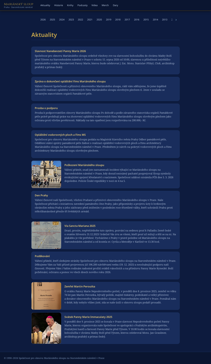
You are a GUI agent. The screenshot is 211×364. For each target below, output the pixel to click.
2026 (43, 19)
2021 (89, 19)
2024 (61, 19)
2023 (71, 19)
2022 (80, 19)
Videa (94, 5)
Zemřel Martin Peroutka (79, 286)
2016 (136, 19)
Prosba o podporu (46, 108)
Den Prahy (41, 195)
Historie (58, 5)
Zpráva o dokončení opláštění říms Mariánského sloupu (70, 81)
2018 (118, 19)
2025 (52, 19)
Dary (115, 5)
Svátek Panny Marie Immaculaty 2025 (88, 317)
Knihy (70, 5)
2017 (127, 19)
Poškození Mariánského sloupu (84, 165)
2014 (155, 19)
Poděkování (42, 256)
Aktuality (45, 5)
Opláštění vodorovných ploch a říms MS (60, 135)
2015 (146, 19)
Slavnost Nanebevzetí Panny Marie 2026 (60, 51)
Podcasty (82, 5)
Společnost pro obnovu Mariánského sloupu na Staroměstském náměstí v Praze (61, 358)
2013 (164, 19)
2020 (99, 19)
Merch (105, 5)
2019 (108, 19)
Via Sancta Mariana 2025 (79, 226)
